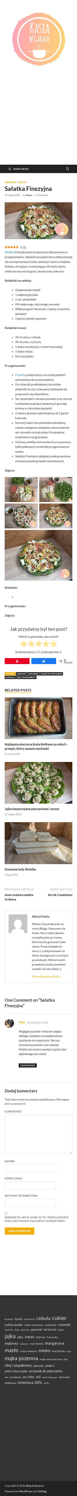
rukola (10, 677)
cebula (43, 1318)
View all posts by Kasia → (47, 976)
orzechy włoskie (51, 673)
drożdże (9, 1329)
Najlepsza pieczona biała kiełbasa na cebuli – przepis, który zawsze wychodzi (36, 746)
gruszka (33, 673)
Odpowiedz (28, 1065)
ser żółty (28, 1377)
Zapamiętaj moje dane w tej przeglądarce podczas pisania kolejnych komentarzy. (37, 1219)
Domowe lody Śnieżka (20, 869)
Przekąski (10, 182)
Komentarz (14, 1111)
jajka (10, 1336)
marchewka (36, 1343)
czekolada (50, 1324)
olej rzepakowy (18, 1365)
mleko (44, 1350)
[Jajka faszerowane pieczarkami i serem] (38, 784)
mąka (68, 1351)
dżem (16, 1330)
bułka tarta (29, 1319)
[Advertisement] (38, 124)
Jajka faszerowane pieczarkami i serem (32, 809)
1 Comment (41, 195)
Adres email (14, 1178)
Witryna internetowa (21, 1195)
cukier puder (14, 1325)
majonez (11, 1343)
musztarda (58, 1351)
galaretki (36, 1329)
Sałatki (22, 182)
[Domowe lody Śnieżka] (38, 844)
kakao (29, 1337)
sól (38, 1376)
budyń (19, 1318)
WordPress (25, 1491)
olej (65, 1359)
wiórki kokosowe (49, 1377)
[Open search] (67, 169)
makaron (24, 1343)
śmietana (10, 1382)
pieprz (49, 1365)
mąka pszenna (21, 1358)
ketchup (40, 1337)
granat (21, 673)
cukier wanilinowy (33, 1324)
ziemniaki (64, 1377)
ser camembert (26, 677)
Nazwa (10, 1161)
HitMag (42, 1491)
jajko (20, 1337)
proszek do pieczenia (45, 1371)
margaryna (54, 1343)
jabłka (61, 1329)
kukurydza (52, 1337)
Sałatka (9, 252)
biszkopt (9, 1319)
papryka (38, 1365)
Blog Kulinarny (34, 1485)
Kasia (29, 195)
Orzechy (20, 374)
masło (12, 1350)
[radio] (23, 644)
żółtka (46, 1383)
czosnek (64, 1324)
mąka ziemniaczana (51, 1359)
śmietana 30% (30, 1382)
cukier (59, 1318)
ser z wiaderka (13, 1377)
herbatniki (50, 1329)
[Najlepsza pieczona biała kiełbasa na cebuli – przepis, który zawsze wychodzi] (38, 719)
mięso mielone (28, 1351)
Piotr (22, 1022)
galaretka (25, 1330)
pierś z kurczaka (16, 1371)
